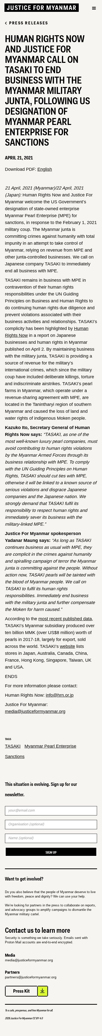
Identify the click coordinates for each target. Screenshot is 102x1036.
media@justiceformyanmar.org (35, 711)
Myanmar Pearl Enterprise (50, 746)
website (67, 646)
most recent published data (65, 618)
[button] (94, 17)
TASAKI (13, 746)
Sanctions (15, 756)
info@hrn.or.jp (60, 695)
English (44, 169)
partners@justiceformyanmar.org (30, 977)
